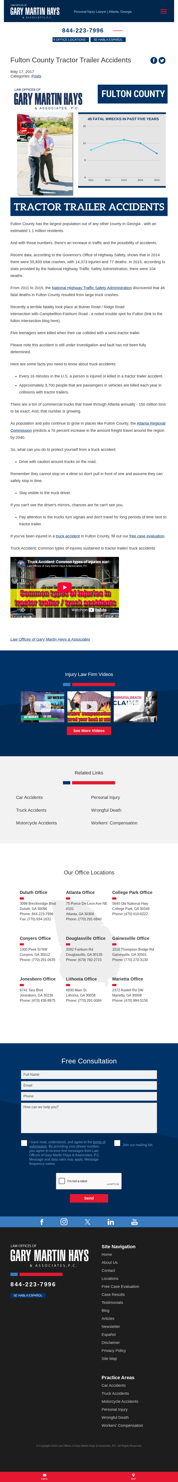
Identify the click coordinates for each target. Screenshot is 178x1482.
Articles (108, 1318)
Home (107, 1254)
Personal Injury (105, 797)
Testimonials (112, 1302)
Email (44, 1479)
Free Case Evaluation (120, 1286)
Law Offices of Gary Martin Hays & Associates (50, 639)
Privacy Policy (114, 1350)
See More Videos (89, 731)
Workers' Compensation (114, 823)
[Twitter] (87, 1222)
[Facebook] (41, 1222)
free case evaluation (146, 536)
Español (109, 1334)
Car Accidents (29, 797)
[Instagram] (64, 1221)
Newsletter (111, 1326)
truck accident (68, 536)
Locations (110, 1278)
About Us (110, 1262)
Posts (36, 76)
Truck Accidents (31, 810)
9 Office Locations (69, 39)
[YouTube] (134, 1222)
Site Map (109, 1358)
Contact (108, 1270)
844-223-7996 (83, 30)
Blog (105, 1310)
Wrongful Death (106, 810)
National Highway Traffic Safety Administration (92, 288)
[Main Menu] (163, 11)
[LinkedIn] (111, 1222)
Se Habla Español (108, 39)
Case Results (113, 1294)
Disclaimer (111, 1342)
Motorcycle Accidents (36, 823)
